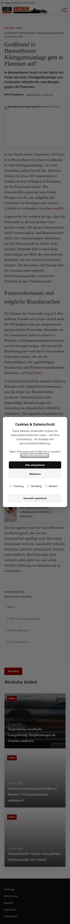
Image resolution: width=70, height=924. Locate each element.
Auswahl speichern (35, 498)
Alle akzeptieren (35, 465)
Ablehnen (35, 474)
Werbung (36, 486)
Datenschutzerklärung (34, 455)
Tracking (18, 486)
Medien (53, 486)
